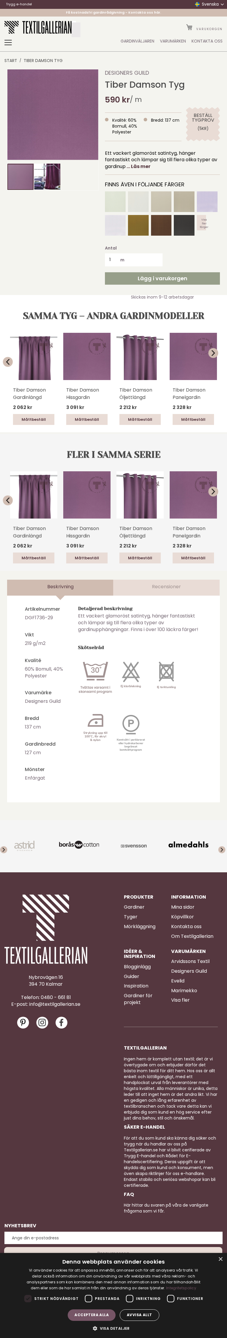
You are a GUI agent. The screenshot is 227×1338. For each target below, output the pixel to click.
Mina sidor (182, 907)
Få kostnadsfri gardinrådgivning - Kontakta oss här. (113, 12)
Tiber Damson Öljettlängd (135, 394)
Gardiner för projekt (138, 999)
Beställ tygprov (203, 118)
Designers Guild (127, 72)
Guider (131, 976)
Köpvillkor (182, 917)
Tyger (130, 917)
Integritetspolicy (181, 1287)
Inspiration (136, 986)
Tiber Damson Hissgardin (82, 394)
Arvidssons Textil (190, 961)
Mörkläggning (139, 926)
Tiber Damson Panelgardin (189, 394)
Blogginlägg (137, 967)
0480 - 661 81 (56, 997)
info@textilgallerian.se (54, 1004)
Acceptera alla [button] (91, 1314)
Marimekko (184, 990)
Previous (10, 362)
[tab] (60, 588)
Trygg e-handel (19, 4)
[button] (47, 176)
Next (217, 353)
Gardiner (134, 907)
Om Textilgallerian (192, 936)
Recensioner (166, 586)
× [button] (220, 1259)
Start (10, 60)
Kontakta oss (186, 926)
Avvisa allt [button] (139, 1314)
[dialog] (113, 1295)
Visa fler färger (204, 222)
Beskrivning (60, 586)
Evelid (177, 981)
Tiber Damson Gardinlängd (29, 394)
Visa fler (180, 1000)
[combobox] (76, 29)
